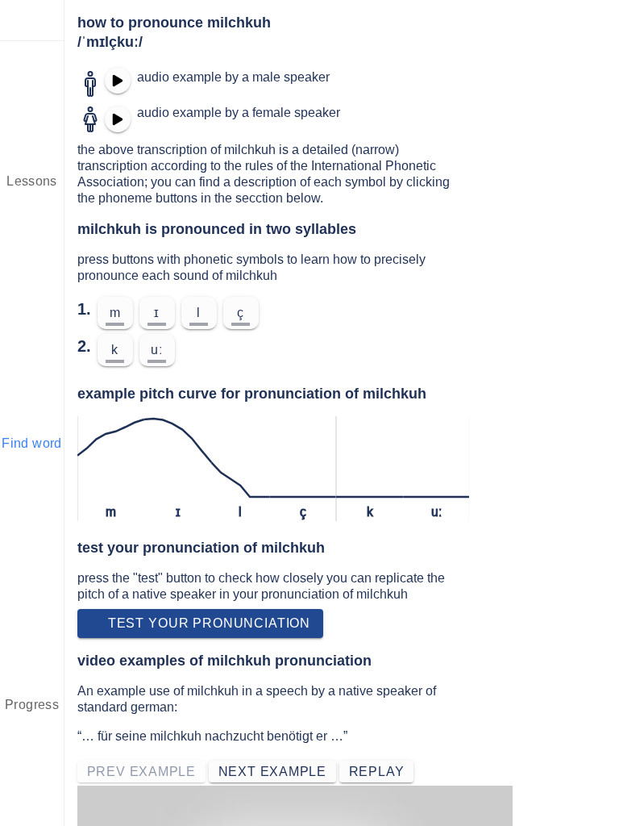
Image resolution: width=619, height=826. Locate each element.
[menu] (32, 20)
